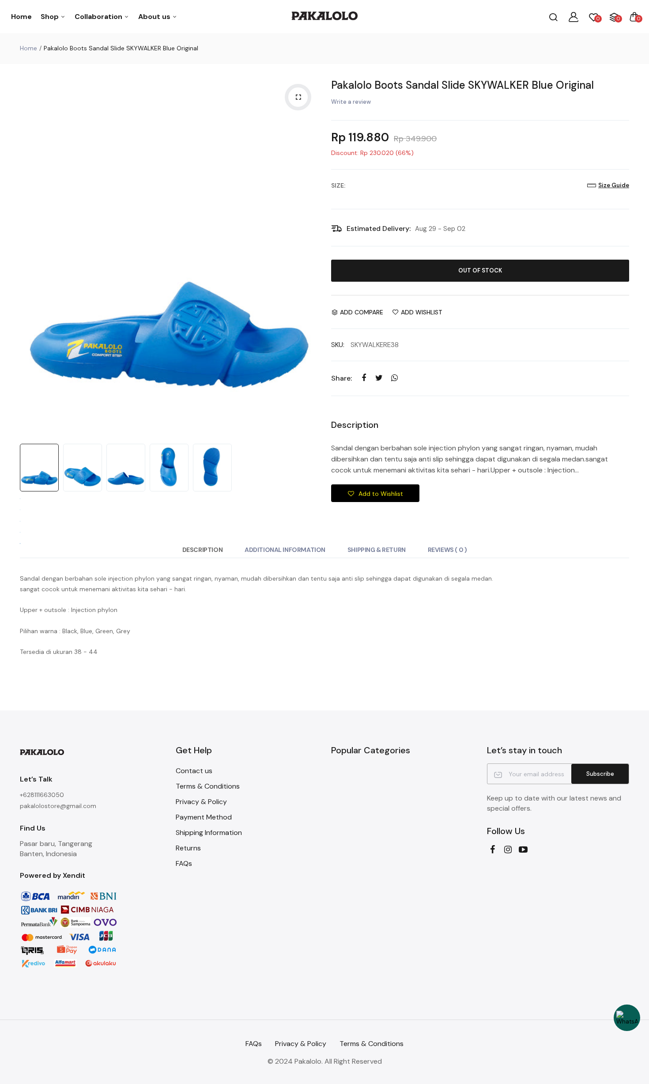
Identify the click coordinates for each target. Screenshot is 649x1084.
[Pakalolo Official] (324, 16)
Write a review (351, 102)
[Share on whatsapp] (394, 378)
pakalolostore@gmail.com (58, 806)
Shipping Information (209, 832)
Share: (341, 378)
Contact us (194, 770)
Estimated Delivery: (379, 228)
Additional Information (285, 550)
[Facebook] (492, 849)
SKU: (337, 344)
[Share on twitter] (379, 378)
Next (309, 256)
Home (21, 16)
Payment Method (204, 817)
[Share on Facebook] (363, 378)
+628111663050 (42, 795)
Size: (338, 185)
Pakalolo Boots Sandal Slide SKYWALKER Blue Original (462, 85)
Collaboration (99, 16)
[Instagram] (507, 849)
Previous (29, 256)
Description (202, 550)
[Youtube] (523, 849)
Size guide (613, 185)
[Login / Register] (573, 17)
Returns (188, 848)
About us (155, 16)
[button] (375, 493)
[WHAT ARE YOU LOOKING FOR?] (553, 17)
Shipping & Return (376, 550)
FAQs (184, 863)
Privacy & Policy (201, 801)
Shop (50, 16)
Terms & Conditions (208, 786)
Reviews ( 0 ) (447, 550)
